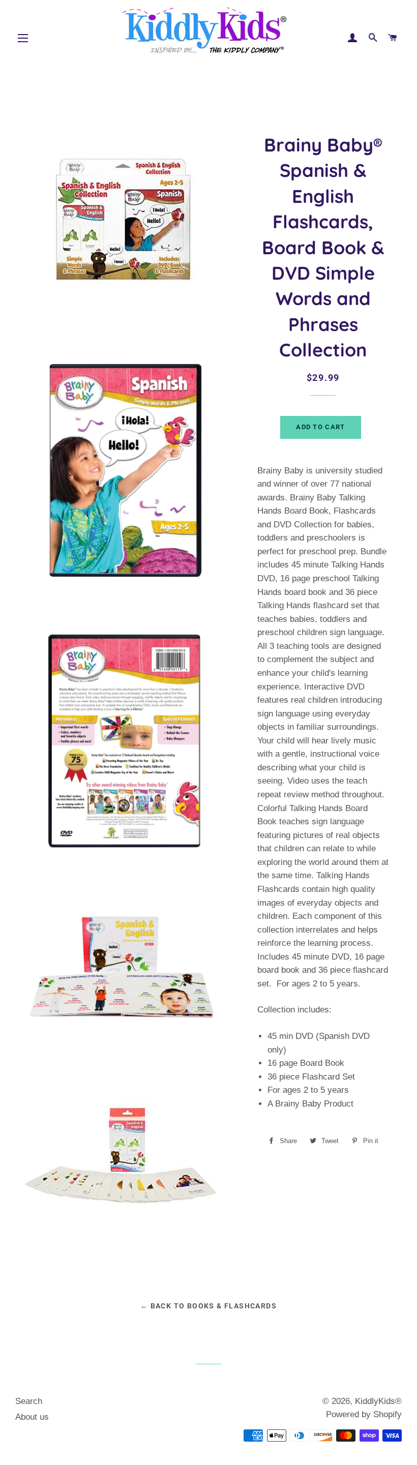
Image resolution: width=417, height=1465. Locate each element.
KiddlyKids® (378, 1401)
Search (28, 1401)
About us (32, 1417)
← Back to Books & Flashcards (208, 1306)
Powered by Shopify (364, 1414)
